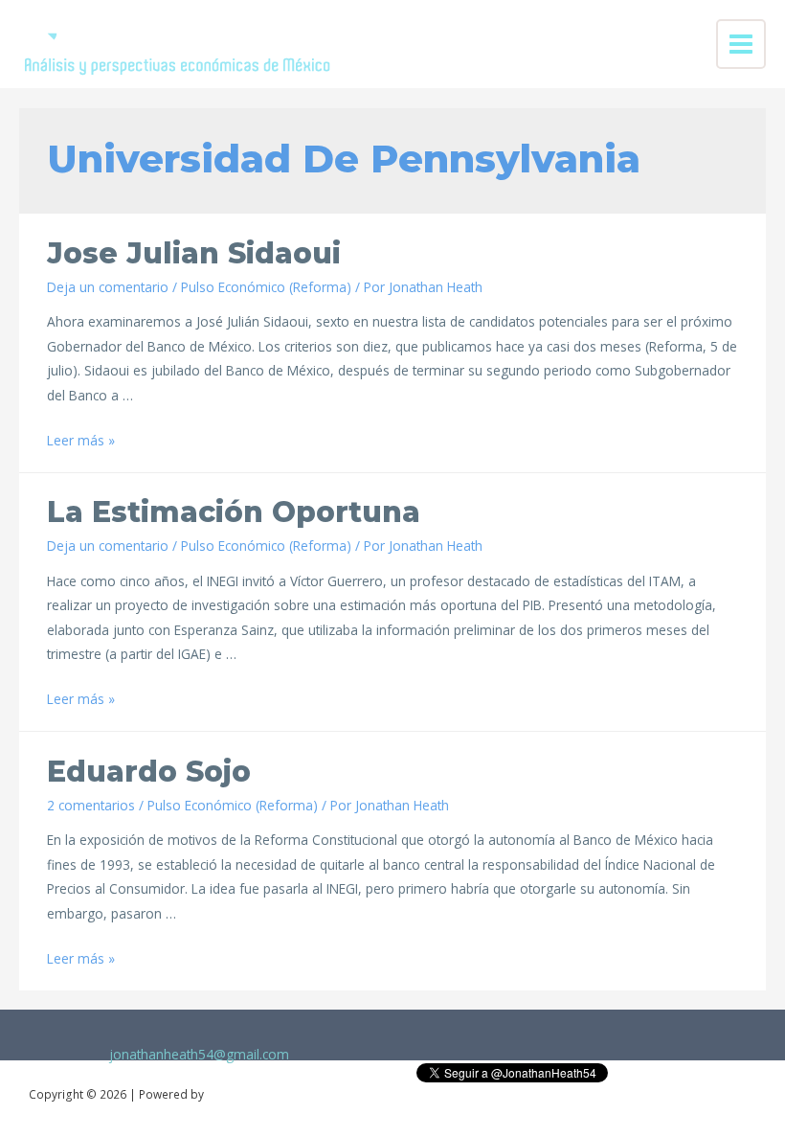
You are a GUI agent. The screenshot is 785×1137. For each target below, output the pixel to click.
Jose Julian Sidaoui (194, 253)
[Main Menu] (741, 44)
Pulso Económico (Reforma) (266, 287)
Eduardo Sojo (149, 771)
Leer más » (81, 440)
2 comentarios (91, 805)
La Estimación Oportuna (233, 512)
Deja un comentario (107, 287)
